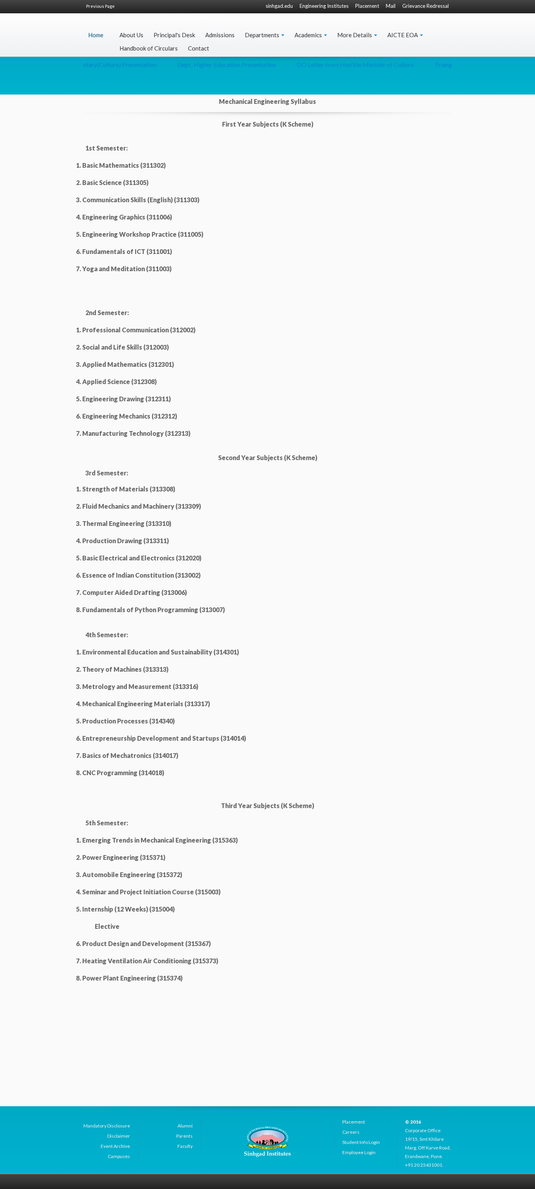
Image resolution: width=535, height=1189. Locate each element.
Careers (351, 1132)
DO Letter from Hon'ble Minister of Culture (340, 64)
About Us (131, 34)
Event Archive (115, 1146)
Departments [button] (262, 34)
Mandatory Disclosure (106, 1126)
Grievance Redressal (425, 6)
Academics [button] (309, 34)
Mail (391, 6)
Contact (198, 48)
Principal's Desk (174, 34)
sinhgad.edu (279, 6)
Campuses (119, 1156)
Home (95, 34)
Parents (184, 1136)
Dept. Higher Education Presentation (212, 64)
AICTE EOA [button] (403, 34)
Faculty (185, 1146)
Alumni (185, 1126)
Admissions (220, 34)
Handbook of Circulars (148, 48)
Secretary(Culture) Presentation (99, 64)
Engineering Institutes (324, 6)
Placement (367, 6)
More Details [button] (355, 34)
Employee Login (359, 1152)
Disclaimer (118, 1136)
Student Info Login (361, 1142)
